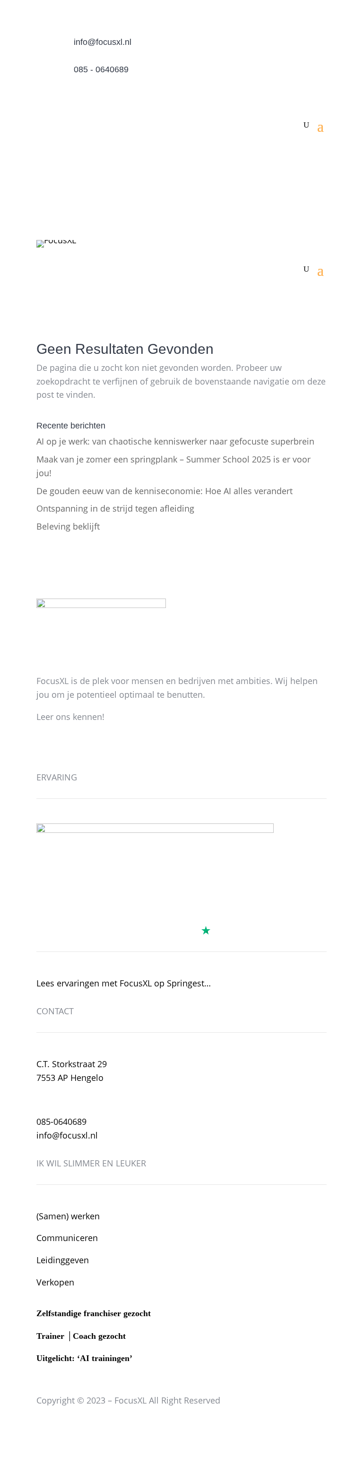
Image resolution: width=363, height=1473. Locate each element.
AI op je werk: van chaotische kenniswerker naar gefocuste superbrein (175, 441)
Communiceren (67, 1237)
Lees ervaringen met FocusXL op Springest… (123, 983)
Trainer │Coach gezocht (81, 1336)
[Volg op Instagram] (62, 745)
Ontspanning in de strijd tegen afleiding (115, 508)
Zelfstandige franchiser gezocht (93, 1313)
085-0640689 (61, 1121)
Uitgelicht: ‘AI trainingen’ (84, 1358)
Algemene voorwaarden (83, 1428)
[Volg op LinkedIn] (81, 745)
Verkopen (55, 1282)
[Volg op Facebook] (44, 745)
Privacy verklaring (175, 1428)
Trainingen (293, 156)
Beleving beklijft (68, 526)
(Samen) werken (68, 1216)
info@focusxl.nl (102, 42)
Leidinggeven (62, 1260)
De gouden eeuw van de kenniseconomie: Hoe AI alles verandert (164, 491)
